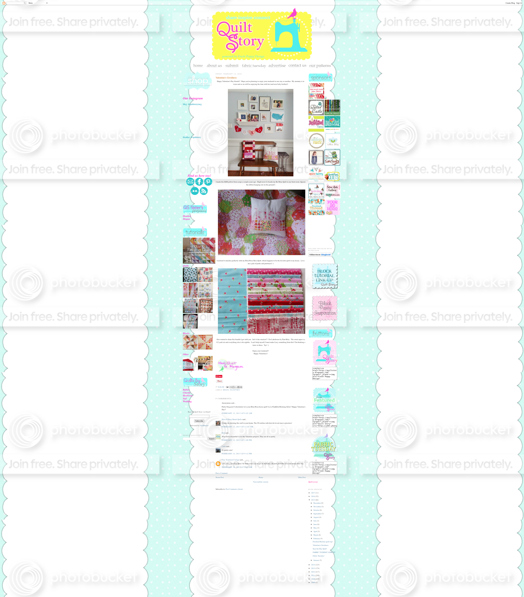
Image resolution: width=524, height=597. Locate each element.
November (317, 506)
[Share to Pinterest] (241, 387)
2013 (313, 568)
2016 (313, 496)
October (316, 510)
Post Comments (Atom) (234, 489)
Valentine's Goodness (226, 77)
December (317, 503)
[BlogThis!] (233, 387)
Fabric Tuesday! (318, 556)
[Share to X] (236, 387)
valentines (235, 390)
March (316, 535)
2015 (313, 500)
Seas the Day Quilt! (320, 548)
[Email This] (230, 387)
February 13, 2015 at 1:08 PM (237, 440)
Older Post (302, 477)
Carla (224, 446)
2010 (313, 579)
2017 (313, 492)
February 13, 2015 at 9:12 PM (237, 453)
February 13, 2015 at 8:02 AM (237, 413)
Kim (223, 433)
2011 (313, 575)
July (315, 520)
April (315, 531)
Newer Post (220, 477)
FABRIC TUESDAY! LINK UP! (324, 552)
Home (261, 477)
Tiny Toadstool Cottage (230, 459)
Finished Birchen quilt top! (323, 541)
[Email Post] (227, 387)
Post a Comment (222, 473)
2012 (313, 572)
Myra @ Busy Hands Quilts (232, 419)
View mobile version (260, 482)
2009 (313, 582)
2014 (313, 564)
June (315, 524)
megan (226, 390)
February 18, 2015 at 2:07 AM (237, 467)
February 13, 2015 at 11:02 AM (237, 426)
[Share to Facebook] (238, 387)
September (317, 513)
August (316, 517)
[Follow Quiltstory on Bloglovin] (320, 256)
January (316, 560)
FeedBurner (204, 425)
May (315, 528)
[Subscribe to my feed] (204, 194)
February (316, 538)
